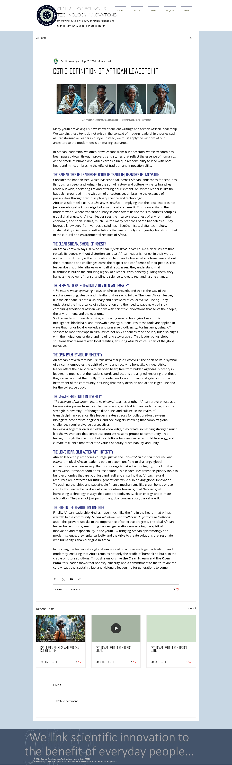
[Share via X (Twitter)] (63, 578)
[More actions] (177, 61)
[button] (191, 37)
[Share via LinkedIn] (71, 578)
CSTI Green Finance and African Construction (59, 649)
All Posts (41, 38)
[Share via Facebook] (54, 578)
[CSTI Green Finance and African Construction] (60, 628)
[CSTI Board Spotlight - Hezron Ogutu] (171, 628)
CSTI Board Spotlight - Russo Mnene (113, 649)
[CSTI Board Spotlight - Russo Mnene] (116, 628)
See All (192, 608)
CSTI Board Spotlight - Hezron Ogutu (169, 649)
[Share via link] (79, 578)
